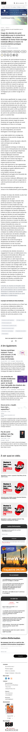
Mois (17, 602)
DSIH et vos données (10, 671)
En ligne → (10, 718)
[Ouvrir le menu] (25, 3)
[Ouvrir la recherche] (15, 3)
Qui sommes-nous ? (9, 666)
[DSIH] (14, 724)
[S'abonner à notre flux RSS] (11, 678)
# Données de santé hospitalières (8, 320)
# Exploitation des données (21, 331)
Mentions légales (9, 668)
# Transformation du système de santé (9, 325)
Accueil (2, 27)
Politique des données (6, 542)
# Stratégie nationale (20, 320)
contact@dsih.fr (8, 695)
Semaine (12, 602)
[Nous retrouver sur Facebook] (9, 678)
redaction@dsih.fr (9, 699)
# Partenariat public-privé (6, 322)
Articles (7, 27)
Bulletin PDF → (11, 716)
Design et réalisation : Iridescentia (12, 673)
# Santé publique (5, 333)
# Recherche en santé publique (7, 331)
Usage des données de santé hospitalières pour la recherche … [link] (12, 30)
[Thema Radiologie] (14, 729)
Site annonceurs (9, 693)
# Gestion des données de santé (8, 328)
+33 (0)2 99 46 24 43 (10, 688)
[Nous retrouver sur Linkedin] (6, 678)
